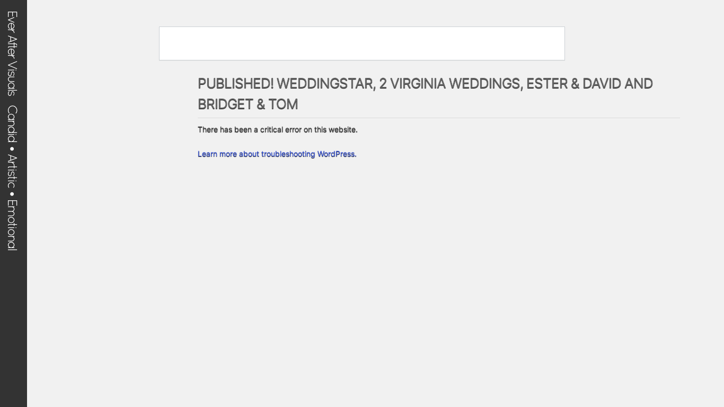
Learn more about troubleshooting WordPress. (277, 153)
